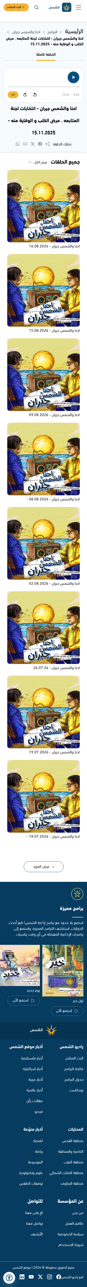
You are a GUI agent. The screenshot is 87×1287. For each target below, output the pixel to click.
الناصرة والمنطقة (70, 1151)
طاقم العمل (74, 1223)
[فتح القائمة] (78, 7)
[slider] (43, 86)
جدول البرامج (73, 1079)
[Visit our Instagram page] (51, 1277)
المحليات (75, 1129)
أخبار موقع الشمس (26, 1047)
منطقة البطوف (72, 1183)
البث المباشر (14, 7)
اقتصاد (38, 1141)
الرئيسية (74, 31)
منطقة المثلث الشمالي (66, 1173)
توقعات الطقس (31, 1183)
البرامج (52, 32)
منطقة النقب (73, 1162)
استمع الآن (64, 1011)
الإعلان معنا (34, 1213)
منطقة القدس (72, 1141)
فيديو (39, 1111)
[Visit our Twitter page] (42, 1277)
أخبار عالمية (35, 1090)
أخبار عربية (36, 1079)
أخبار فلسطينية (32, 1058)
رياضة (39, 1151)
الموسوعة (35, 1162)
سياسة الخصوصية (70, 1234)
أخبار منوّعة (33, 1129)
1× (13, 95)
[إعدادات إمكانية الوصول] (9, 1278)
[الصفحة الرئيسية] (59, 7)
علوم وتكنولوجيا (31, 1173)
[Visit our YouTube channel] (33, 1277)
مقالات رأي (34, 1101)
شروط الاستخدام (70, 1245)
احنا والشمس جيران (25, 32)
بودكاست (76, 1090)
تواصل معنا (34, 1223)
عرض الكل (40, 162)
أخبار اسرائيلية (33, 1069)
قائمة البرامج (73, 1069)
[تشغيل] (73, 77)
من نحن (77, 1213)
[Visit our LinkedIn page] (24, 1277)
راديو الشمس (71, 1047)
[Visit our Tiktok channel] (15, 1277)
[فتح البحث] (36, 7)
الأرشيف (37, 1234)
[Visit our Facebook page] (58, 1277)
